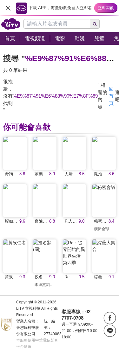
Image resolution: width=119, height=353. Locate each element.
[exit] (8, 8)
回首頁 (111, 96)
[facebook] (109, 318)
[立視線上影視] (10, 24)
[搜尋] (95, 24)
